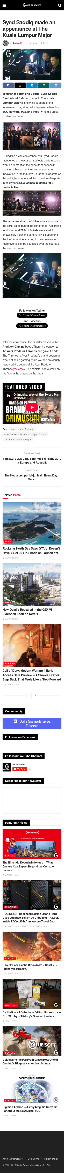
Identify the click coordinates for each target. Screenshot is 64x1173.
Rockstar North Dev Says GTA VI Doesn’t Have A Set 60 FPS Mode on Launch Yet (31, 550)
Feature (10, 855)
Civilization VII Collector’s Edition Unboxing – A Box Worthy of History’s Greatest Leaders (32, 1014)
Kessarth (17, 42)
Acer (13, 429)
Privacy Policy (51, 1158)
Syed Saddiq (40, 434)
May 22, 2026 (10, 1068)
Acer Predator (26, 429)
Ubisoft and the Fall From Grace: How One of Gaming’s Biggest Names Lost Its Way (30, 1061)
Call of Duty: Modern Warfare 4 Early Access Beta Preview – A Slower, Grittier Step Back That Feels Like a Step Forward (32, 674)
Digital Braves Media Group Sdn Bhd (33, 1165)
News (8, 541)
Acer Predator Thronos (16, 434)
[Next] (35, 695)
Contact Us (33, 1158)
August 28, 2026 (11, 558)
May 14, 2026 (10, 1115)
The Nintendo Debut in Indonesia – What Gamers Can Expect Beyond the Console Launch (28, 866)
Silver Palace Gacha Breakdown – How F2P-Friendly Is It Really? (30, 967)
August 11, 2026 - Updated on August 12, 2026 (25, 926)
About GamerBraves (13, 1158)
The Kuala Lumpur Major (17, 439)
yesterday (19, 369)
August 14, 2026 (11, 875)
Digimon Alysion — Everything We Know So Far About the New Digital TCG (30, 1109)
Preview (10, 663)
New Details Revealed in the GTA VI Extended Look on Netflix (27, 611)
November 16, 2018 (38, 42)
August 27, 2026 (11, 684)
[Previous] (29, 695)
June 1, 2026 (10, 1021)
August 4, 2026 (11, 973)
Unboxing (11, 907)
